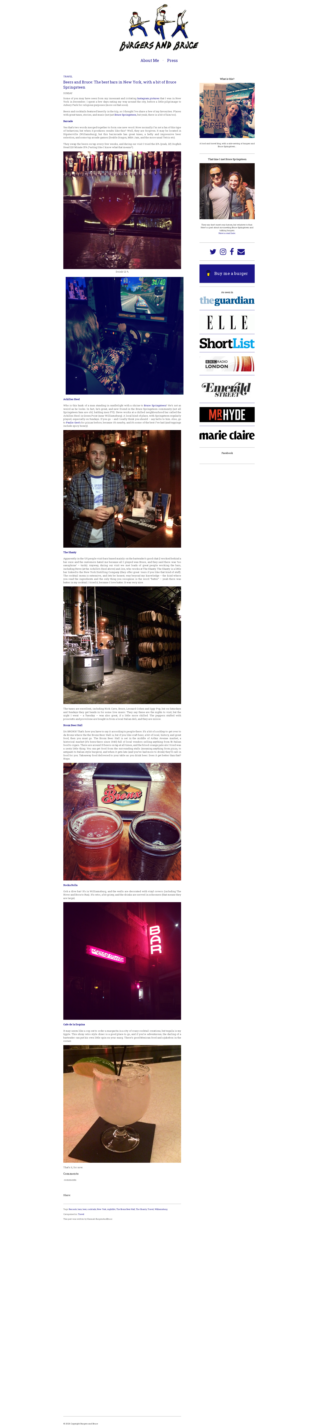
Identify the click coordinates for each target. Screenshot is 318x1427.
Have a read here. (227, 233)
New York (101, 1209)
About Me (149, 60)
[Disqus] (122, 1268)
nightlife (111, 1209)
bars (80, 1209)
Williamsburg (161, 1209)
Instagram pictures (148, 98)
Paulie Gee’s (73, 422)
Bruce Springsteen (125, 114)
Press (172, 60)
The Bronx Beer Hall (125, 1209)
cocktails (91, 1209)
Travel (68, 76)
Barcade (68, 121)
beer (84, 1209)
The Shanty (141, 1209)
